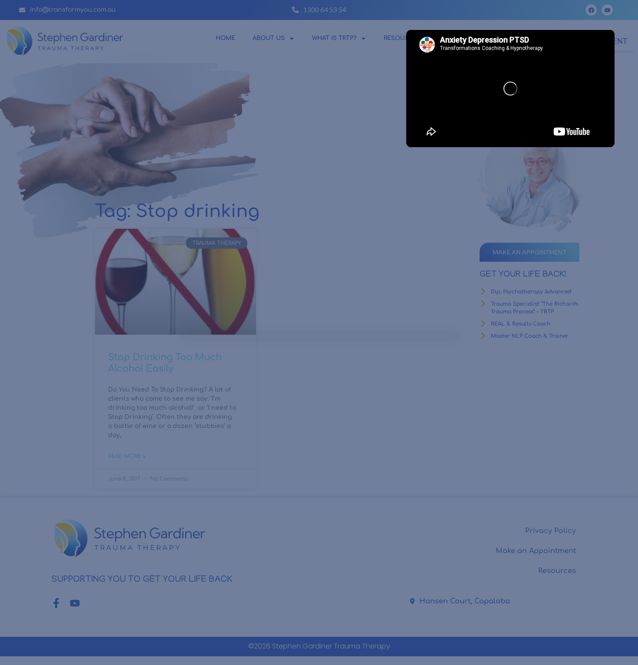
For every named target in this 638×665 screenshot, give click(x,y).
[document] (319, 332)
